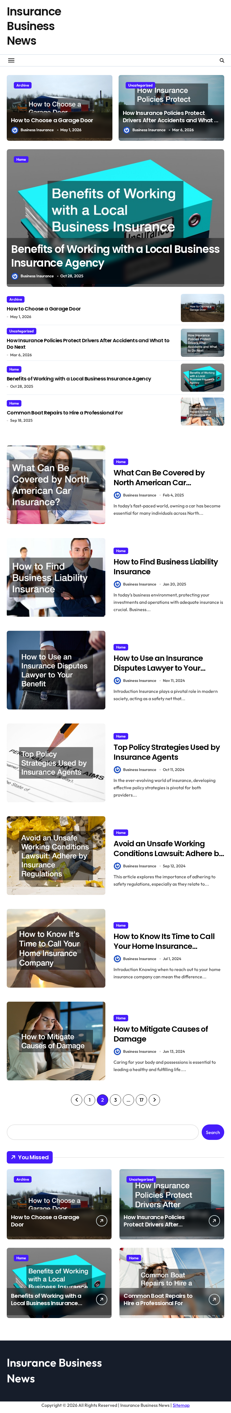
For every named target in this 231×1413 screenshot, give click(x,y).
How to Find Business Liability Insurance (166, 567)
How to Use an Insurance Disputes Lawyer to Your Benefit (158, 668)
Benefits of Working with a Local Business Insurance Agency (79, 378)
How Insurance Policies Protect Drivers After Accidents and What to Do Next (171, 120)
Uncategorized (140, 85)
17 (141, 1100)
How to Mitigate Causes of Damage (161, 1034)
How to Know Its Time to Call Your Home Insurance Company (164, 946)
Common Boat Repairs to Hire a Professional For (91, 256)
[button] (218, 220)
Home (21, 159)
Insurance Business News (34, 26)
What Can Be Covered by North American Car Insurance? (159, 483)
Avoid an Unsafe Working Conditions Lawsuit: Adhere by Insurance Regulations (168, 853)
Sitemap (181, 1405)
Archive (22, 85)
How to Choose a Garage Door (52, 120)
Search (213, 1132)
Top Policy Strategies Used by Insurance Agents (167, 752)
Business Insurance (37, 129)
